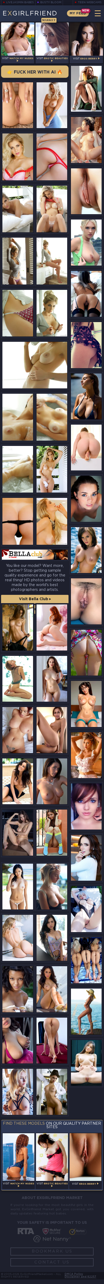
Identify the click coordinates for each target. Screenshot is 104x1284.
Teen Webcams (90, 2)
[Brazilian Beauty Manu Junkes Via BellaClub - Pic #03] (52, 209)
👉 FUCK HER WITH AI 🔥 (34, 72)
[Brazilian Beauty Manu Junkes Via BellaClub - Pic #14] (52, 521)
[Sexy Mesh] (17, 679)
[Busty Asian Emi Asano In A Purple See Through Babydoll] (17, 1040)
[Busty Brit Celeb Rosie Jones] (86, 550)
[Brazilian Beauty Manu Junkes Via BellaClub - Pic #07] (52, 313)
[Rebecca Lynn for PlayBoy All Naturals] (17, 781)
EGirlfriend (30, 16)
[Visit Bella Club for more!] (35, 555)
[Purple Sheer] (52, 937)
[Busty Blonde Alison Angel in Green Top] (86, 242)
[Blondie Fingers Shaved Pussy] (17, 1091)
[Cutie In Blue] (52, 679)
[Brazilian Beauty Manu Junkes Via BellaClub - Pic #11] (17, 469)
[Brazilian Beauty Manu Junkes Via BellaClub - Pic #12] (52, 469)
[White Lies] (86, 858)
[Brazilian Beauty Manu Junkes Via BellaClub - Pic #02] (17, 209)
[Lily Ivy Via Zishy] (52, 886)
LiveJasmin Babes (20, 2)
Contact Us (52, 1262)
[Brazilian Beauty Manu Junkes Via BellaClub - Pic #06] (17, 313)
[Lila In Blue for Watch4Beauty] (86, 601)
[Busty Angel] (52, 105)
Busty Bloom (50, 2)
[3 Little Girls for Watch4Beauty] (86, 960)
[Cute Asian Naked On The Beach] (17, 886)
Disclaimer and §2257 (80, 1277)
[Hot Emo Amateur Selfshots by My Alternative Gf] (86, 806)
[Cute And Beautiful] (86, 1063)
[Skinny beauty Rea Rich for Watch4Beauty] (86, 191)
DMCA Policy (74, 1274)
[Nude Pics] (86, 755)
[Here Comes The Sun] (17, 937)
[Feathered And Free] (17, 627)
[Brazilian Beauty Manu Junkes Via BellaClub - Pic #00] (17, 156)
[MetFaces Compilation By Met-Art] (17, 989)
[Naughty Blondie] (86, 447)
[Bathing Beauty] (86, 498)
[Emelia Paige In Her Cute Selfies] (86, 345)
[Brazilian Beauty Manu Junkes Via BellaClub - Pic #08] (35, 365)
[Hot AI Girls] (86, 704)
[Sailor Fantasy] (52, 627)
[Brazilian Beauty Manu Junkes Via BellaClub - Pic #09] (17, 417)
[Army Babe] (86, 88)
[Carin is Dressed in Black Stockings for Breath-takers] (86, 294)
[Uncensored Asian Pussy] (86, 140)
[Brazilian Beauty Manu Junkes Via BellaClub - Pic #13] (17, 521)
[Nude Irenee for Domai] (52, 1040)
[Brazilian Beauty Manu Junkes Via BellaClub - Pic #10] (52, 417)
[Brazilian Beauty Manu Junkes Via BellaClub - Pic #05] (52, 261)
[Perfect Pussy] (17, 105)
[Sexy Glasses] (52, 730)
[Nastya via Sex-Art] (86, 652)
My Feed (78, 13)
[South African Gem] (86, 396)
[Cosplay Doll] (86, 909)
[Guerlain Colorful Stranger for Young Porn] (52, 832)
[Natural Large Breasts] (17, 832)
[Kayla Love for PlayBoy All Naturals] (52, 989)
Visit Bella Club (34, 599)
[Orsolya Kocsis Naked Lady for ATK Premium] (52, 781)
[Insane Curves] (17, 730)
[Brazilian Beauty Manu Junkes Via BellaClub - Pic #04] (17, 261)
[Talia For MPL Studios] (86, 1011)
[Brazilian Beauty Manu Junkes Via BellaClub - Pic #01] (52, 156)
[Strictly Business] (52, 1091)
